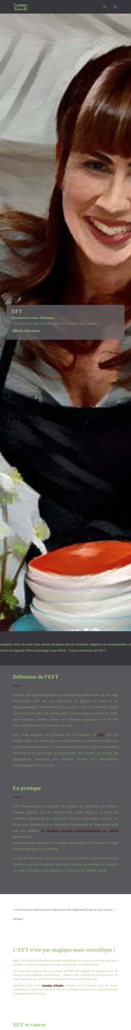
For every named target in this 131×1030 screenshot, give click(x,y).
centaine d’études (52, 985)
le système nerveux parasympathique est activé (80, 831)
